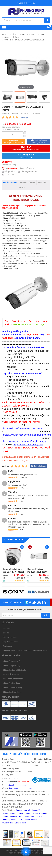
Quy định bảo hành (10, 642)
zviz (11, 822)
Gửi (45, 615)
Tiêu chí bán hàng (10, 637)
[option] (26, 66)
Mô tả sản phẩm (10, 183)
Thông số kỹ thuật (27, 182)
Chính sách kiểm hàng (11, 683)
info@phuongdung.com (18, 785)
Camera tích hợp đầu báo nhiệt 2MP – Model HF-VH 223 (13, 570)
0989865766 (12, 168)
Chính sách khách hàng (12, 692)
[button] (13, 141)
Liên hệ (6, 633)
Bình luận (42, 182)
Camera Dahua (24, 813)
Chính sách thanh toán (12, 661)
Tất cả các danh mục (9, 20)
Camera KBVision (39, 813)
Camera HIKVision (9, 813)
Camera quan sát (23, 810)
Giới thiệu (6, 628)
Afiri (20, 816)
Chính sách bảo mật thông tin (14, 670)
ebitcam (34, 819)
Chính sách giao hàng (11, 666)
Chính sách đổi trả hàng (12, 688)
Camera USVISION (9, 816)
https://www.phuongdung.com (21, 788)
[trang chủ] (3, 34)
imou (24, 822)
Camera (13, 819)
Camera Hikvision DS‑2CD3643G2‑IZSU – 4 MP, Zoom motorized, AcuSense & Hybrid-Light (37, 570)
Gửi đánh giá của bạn (38, 466)
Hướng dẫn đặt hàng (11, 674)
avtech (19, 819)
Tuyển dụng (7, 646)
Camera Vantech (38, 810)
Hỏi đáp (22, 187)
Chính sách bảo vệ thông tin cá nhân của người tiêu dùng (25, 650)
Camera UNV (29, 816)
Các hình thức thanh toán (13, 679)
